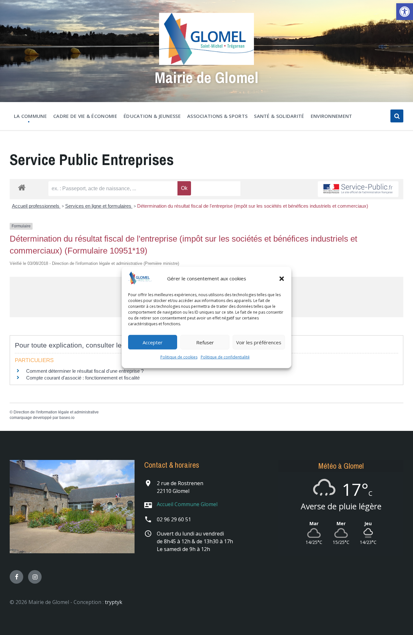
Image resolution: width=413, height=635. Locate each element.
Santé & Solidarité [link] (279, 116)
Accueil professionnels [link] (36, 206)
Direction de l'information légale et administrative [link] (56, 412)
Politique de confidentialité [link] (225, 357)
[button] (281, 278)
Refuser (205, 342)
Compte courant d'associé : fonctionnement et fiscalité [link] (83, 377)
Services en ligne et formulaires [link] (99, 206)
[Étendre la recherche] (396, 115)
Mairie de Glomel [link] (206, 77)
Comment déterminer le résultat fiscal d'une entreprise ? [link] (85, 371)
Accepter (153, 342)
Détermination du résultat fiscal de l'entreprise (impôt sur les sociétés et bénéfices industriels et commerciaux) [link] (252, 206)
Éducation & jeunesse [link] (152, 116)
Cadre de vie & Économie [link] (85, 116)
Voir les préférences (258, 342)
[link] (404, 11)
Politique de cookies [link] (178, 357)
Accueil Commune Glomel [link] (187, 504)
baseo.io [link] (67, 417)
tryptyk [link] (113, 602)
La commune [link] (30, 116)
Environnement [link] (331, 116)
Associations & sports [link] (217, 116)
